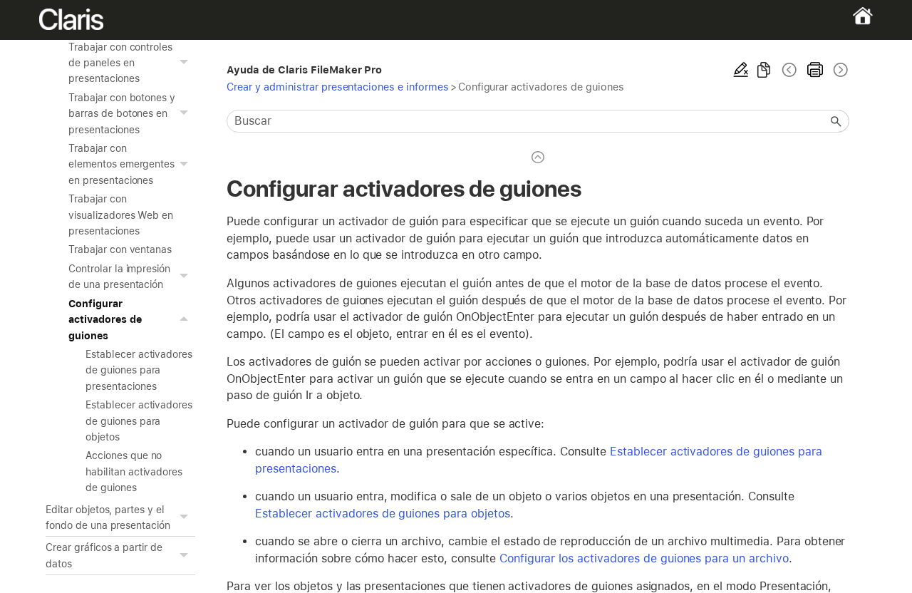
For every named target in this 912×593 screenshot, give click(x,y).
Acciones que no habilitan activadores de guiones (134, 471)
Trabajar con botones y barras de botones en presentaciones (121, 113)
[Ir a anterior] (789, 69)
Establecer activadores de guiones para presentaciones (139, 370)
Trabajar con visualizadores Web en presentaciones (120, 215)
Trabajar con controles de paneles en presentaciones (120, 63)
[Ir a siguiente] (839, 69)
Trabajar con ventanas (120, 249)
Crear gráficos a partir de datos (104, 555)
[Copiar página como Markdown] (763, 69)
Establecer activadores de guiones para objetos (139, 421)
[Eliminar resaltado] (741, 69)
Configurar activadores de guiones (104, 319)
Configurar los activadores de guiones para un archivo (644, 558)
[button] (185, 63)
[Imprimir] (815, 69)
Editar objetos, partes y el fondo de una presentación (108, 517)
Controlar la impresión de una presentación (119, 276)
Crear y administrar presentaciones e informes (337, 87)
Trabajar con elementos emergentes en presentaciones (121, 164)
